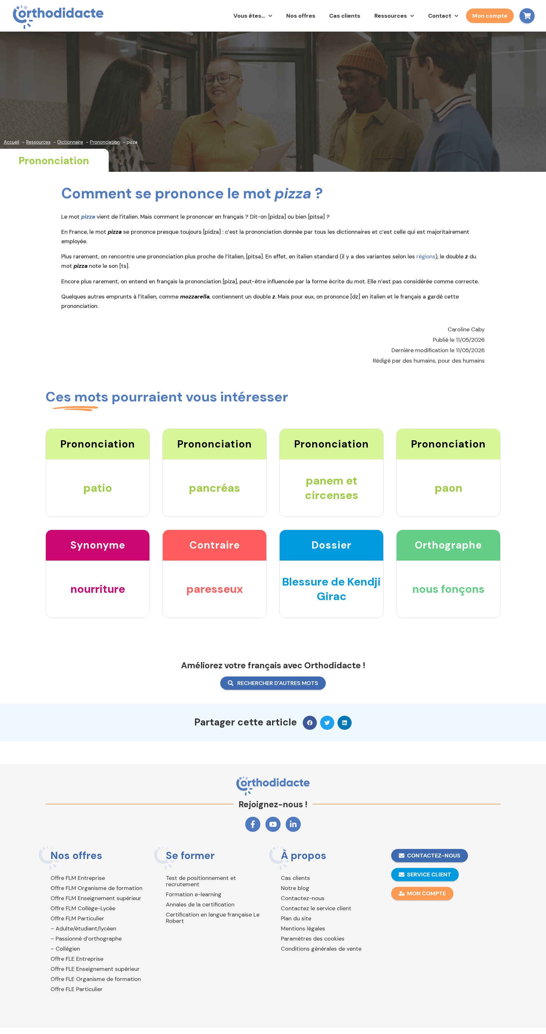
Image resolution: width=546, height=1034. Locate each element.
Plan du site (296, 918)
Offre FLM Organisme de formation (97, 888)
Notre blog (295, 888)
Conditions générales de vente (321, 949)
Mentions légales (303, 928)
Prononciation (54, 160)
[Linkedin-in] (293, 824)
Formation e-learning (193, 894)
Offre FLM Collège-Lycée (83, 908)
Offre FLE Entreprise (77, 959)
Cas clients (344, 16)
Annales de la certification (200, 904)
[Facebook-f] (252, 824)
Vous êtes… (249, 16)
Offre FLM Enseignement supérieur (96, 898)
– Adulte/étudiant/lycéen (83, 928)
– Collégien (65, 949)
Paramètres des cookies (312, 938)
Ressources (390, 16)
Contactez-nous (303, 898)
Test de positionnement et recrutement (201, 881)
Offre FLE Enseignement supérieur (95, 969)
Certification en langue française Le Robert (212, 918)
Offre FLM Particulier (77, 918)
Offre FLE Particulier (77, 989)
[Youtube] (273, 824)
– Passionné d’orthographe (86, 938)
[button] (310, 723)
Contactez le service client (316, 908)
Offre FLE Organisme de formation (96, 979)
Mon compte (489, 16)
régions (425, 256)
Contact (439, 16)
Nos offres (300, 16)
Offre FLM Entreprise (78, 878)
